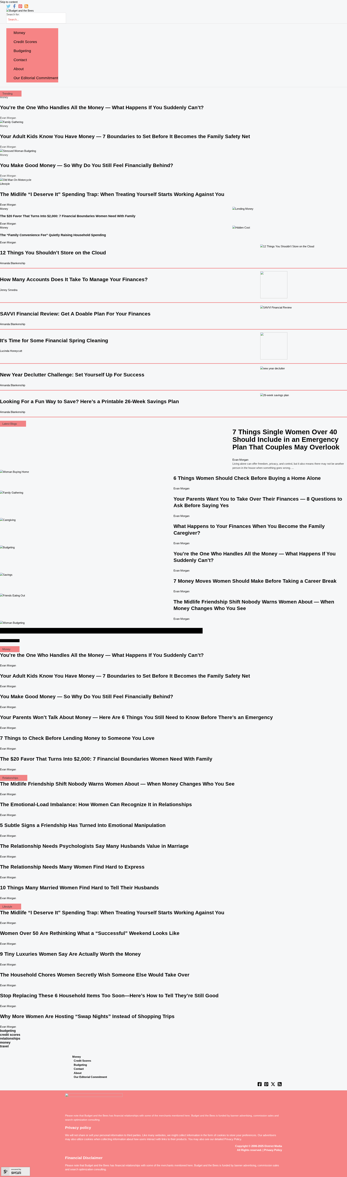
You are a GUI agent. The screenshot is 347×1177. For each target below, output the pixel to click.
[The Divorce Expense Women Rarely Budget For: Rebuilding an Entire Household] (12, 622)
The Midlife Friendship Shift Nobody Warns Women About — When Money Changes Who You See (117, 784)
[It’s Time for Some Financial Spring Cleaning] (273, 358)
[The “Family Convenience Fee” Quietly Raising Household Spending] (241, 227)
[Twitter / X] (273, 1085)
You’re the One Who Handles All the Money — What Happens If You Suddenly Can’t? (102, 107)
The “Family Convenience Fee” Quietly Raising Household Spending (53, 235)
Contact (79, 1068)
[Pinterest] (20, 7)
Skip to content (9, 1)
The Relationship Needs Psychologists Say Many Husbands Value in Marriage (94, 846)
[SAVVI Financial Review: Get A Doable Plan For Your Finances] (276, 307)
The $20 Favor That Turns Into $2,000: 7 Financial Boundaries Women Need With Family (67, 216)
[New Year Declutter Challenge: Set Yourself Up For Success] (272, 368)
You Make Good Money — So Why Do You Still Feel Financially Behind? (86, 165)
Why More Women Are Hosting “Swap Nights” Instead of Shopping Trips (87, 1016)
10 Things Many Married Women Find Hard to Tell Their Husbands (79, 887)
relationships (10, 1038)
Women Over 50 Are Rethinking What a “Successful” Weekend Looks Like (89, 933)
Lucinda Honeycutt (11, 350)
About (78, 1072)
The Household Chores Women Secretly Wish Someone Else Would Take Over (94, 975)
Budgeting (80, 1064)
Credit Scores (82, 1060)
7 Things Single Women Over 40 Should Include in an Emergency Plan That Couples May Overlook (285, 439)
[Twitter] (8, 7)
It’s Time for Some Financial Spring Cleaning (54, 340)
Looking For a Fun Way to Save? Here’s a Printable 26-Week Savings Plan (89, 401)
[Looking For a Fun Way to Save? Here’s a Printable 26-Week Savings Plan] (274, 395)
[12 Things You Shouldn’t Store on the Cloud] (287, 246)
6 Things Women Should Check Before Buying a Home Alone (247, 478)
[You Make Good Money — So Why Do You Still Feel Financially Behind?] (18, 150)
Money (4, 208)
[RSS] (26, 7)
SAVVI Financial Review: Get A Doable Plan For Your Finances (75, 314)
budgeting (8, 1031)
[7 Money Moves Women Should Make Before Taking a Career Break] (6, 574)
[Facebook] (14, 7)
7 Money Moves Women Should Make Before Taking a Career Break (255, 581)
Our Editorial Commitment (90, 1076)
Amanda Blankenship (12, 263)
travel (4, 1046)
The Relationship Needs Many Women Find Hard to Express (72, 867)
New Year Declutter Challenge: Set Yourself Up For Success (72, 375)
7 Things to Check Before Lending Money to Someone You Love (77, 738)
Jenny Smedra (8, 289)
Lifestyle (5, 183)
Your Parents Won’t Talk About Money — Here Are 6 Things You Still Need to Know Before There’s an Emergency (136, 717)
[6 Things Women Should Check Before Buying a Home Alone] (14, 471)
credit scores (10, 1035)
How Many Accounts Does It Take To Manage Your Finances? (74, 279)
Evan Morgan (8, 204)
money (5, 1042)
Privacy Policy (232, 1139)
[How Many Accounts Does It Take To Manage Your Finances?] (273, 297)
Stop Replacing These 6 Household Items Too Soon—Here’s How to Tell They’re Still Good (109, 995)
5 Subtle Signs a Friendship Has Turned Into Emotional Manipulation (83, 825)
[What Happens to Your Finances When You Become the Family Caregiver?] (8, 519)
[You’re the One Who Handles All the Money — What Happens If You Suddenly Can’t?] (7, 547)
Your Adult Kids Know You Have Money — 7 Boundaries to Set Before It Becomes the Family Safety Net (125, 136)
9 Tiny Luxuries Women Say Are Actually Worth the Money (70, 954)
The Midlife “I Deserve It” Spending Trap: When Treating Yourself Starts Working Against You (112, 194)
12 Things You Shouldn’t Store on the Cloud (53, 252)
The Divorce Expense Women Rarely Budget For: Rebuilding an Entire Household (101, 631)
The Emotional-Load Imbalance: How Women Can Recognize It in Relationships (96, 804)
